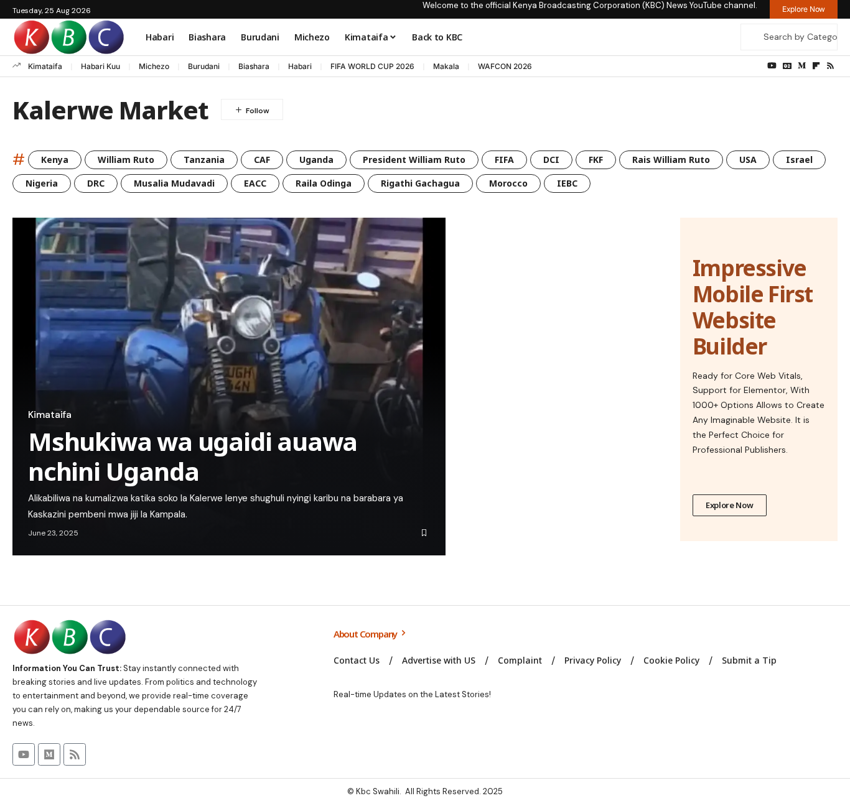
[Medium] (802, 66)
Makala (446, 66)
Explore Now (730, 505)
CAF (262, 159)
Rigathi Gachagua (420, 183)
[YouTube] (772, 66)
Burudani (204, 66)
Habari (300, 66)
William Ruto (126, 159)
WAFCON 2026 (505, 66)
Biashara (253, 66)
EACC (255, 183)
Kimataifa (45, 66)
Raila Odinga (324, 183)
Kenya (54, 159)
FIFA (504, 159)
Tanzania (204, 159)
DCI (551, 159)
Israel (799, 159)
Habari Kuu (100, 66)
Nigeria (42, 183)
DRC (96, 183)
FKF (596, 159)
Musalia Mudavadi (174, 183)
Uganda (316, 159)
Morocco (508, 183)
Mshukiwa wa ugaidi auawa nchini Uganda (192, 456)
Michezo (154, 66)
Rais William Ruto (671, 159)
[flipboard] (816, 66)
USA (748, 159)
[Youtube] (23, 754)
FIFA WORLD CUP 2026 (372, 66)
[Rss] (830, 66)
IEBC (567, 183)
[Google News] (787, 66)
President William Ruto (414, 159)
